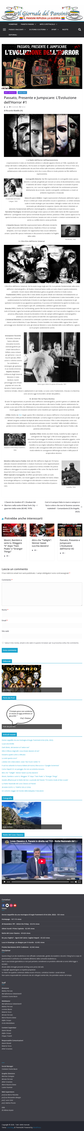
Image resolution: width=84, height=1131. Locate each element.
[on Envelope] (7, 905)
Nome (5, 610)
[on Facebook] (3, 905)
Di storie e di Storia (37, 29)
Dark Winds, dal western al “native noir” (16, 747)
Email (5, 620)
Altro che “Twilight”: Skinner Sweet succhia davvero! (42, 543)
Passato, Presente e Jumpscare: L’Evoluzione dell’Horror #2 (70, 544)
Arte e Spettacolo (47, 24)
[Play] (5, 882)
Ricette (65, 29)
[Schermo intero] (79, 882)
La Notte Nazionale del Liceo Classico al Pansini (19, 784)
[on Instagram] (11, 905)
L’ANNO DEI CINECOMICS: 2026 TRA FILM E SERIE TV (21, 762)
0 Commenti (14, 107)
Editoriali (13, 35)
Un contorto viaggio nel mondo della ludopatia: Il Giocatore (23, 791)
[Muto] (76, 882)
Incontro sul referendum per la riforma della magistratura (23, 690)
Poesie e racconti (16, 29)
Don (20, 415)
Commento (7, 580)
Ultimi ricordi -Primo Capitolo (13, 929)
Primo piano (22, 92)
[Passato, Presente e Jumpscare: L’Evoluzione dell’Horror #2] (70, 525)
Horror (23, 107)
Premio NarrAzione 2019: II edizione (15, 947)
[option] (32, 678)
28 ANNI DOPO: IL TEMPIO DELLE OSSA (16, 787)
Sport (54, 29)
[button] (35, 24)
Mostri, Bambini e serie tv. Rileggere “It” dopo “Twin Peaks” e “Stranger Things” (13, 546)
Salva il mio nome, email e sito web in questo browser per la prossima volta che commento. (42, 643)
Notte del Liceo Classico (11, 933)
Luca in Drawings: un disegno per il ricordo (18, 942)
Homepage (13, 24)
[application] (42, 861)
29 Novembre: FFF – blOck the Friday (15, 924)
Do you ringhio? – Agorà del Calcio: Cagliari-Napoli (20, 938)
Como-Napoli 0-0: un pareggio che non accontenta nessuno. (23, 769)
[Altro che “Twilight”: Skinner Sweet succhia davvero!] (42, 525)
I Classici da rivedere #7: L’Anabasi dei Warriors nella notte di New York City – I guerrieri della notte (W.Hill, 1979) (20, 505)
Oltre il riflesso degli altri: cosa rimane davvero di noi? (20, 751)
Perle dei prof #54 (9, 727)
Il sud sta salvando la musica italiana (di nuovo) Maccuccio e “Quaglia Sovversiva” (30, 765)
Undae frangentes (9, 827)
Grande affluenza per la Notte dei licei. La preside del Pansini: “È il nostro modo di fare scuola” (35, 780)
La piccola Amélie (8, 744)
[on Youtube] (15, 905)
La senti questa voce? (9, 758)
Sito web (5, 631)
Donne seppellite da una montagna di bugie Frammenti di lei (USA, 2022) (27, 740)
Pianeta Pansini (27, 24)
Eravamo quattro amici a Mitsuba (13, 755)
